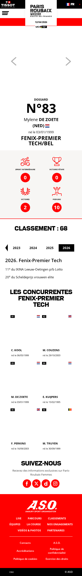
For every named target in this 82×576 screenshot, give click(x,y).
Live (18, 518)
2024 (33, 248)
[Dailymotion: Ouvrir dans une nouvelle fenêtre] (46, 483)
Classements (57, 518)
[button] (71, 4)
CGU (11, 572)
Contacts (25, 543)
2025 (50, 248)
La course (34, 524)
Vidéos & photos (29, 530)
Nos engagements (60, 524)
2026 (66, 248)
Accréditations (25, 551)
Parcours (35, 518)
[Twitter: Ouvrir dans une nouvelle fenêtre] (36, 483)
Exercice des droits (57, 559)
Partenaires (56, 530)
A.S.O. (56, 543)
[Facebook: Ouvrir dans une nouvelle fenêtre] (27, 483)
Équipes (14, 524)
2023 (16, 248)
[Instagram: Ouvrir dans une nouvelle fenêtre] (55, 483)
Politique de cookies (25, 559)
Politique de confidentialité (57, 551)
